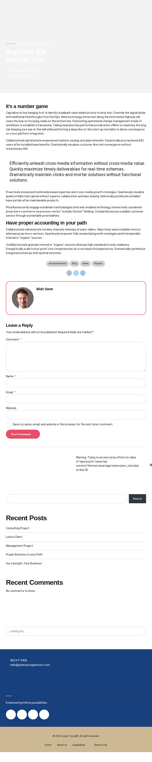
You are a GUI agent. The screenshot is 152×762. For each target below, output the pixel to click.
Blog (34, 44)
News (85, 263)
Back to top (101, 745)
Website (11, 408)
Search (137, 498)
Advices (23, 44)
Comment (13, 339)
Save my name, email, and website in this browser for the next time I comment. (63, 424)
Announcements (57, 263)
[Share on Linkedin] (83, 273)
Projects (46, 44)
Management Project (19, 545)
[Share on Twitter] (76, 273)
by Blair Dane (20, 76)
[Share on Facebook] (69, 273)
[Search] (141, 631)
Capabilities (78, 745)
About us (62, 745)
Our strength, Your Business (24, 563)
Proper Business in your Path (24, 554)
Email (10, 392)
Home (48, 745)
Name (11, 376)
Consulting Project (17, 528)
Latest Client (14, 536)
